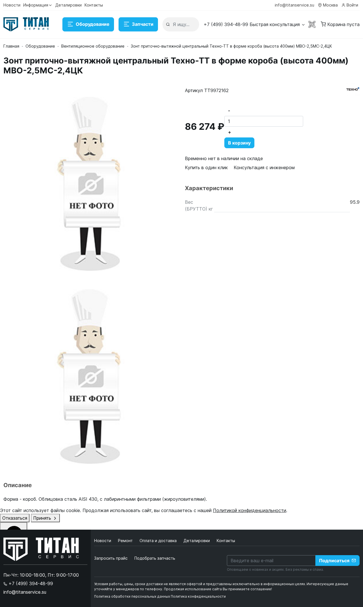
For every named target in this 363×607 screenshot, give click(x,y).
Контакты (94, 5)
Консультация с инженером (264, 167)
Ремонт (126, 540)
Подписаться (334, 560)
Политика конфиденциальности (198, 596)
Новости (11, 5)
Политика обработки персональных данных (132, 596)
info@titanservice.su (294, 5)
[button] (254, 24)
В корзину (239, 143)
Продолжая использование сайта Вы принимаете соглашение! (218, 589)
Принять (42, 518)
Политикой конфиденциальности (249, 510)
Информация (35, 5)
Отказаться (14, 518)
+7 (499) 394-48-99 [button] (30, 583)
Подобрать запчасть (154, 558)
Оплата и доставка (159, 540)
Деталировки (68, 5)
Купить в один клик (206, 167)
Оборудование (92, 24)
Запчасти (142, 24)
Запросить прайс (111, 558)
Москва (330, 5)
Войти (352, 5)
